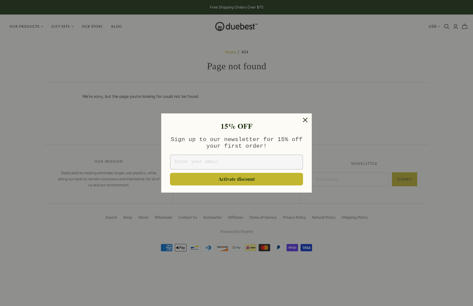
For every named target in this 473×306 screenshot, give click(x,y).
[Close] (305, 120)
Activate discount (236, 178)
